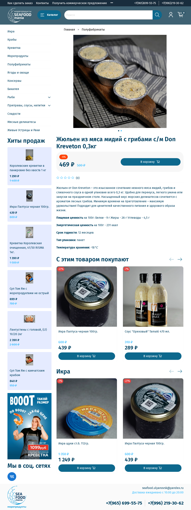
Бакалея (13, 89)
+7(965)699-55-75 (145, 3)
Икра (11, 31)
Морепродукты (17, 56)
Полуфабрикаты (93, 29)
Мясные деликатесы (21, 122)
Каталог (52, 15)
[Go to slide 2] (121, 130)
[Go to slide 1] (118, 130)
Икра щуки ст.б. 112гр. (73, 443)
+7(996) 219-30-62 (166, 503)
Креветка (14, 48)
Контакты (42, 3)
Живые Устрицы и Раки (23, 130)
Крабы (12, 39)
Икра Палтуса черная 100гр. (78, 331)
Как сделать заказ (20, 3)
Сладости (14, 113)
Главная (69, 29)
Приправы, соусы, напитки (26, 105)
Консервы (14, 81)
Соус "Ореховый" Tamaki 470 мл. (147, 331)
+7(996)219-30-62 (173, 3)
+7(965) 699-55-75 (124, 503)
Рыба (11, 97)
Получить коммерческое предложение (79, 3)
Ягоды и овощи (18, 72)
